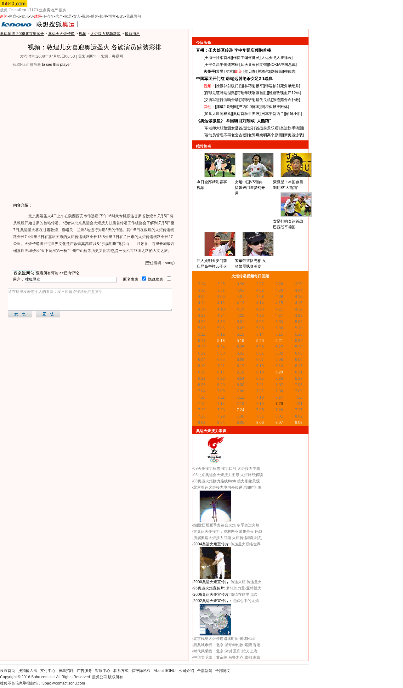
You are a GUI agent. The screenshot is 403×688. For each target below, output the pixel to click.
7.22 (202, 410)
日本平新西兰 (272, 113)
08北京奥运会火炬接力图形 (216, 475)
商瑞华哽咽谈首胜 (252, 93)
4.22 (299, 309)
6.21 (299, 372)
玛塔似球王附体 (274, 107)
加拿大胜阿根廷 (218, 113)
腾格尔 (263, 71)
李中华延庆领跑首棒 (252, 50)
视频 (85, 16)
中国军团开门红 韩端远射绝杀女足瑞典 (234, 78)
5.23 (202, 347)
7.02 (279, 385)
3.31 (221, 290)
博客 (112, 16)
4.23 (202, 315)
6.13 (260, 366)
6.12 (240, 366)
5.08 (260, 328)
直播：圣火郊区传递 (214, 50)
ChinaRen (17, 10)
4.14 (260, 303)
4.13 (240, 303)
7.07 (260, 391)
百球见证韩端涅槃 (220, 93)
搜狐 (4, 10)
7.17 (221, 403)
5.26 (260, 347)
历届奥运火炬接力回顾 (212, 538)
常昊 (220, 71)
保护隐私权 (141, 670)
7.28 (202, 416)
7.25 (260, 410)
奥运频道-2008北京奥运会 (22, 33)
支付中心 (47, 670)
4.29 (202, 322)
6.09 (299, 359)
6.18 (240, 372)
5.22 (299, 340)
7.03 (299, 385)
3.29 (299, 284)
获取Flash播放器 (27, 64)
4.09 (279, 296)
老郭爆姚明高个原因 (265, 135)
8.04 (221, 422)
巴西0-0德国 (249, 107)
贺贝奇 (250, 71)
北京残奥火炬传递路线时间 (216, 638)
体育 (12, 16)
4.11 (201, 303)
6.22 (202, 378)
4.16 (299, 303)
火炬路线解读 (251, 475)
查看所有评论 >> (50, 273)
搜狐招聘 (66, 670)
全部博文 (222, 670)
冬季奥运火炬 (248, 525)
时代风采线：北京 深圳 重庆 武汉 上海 (225, 651)
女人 (77, 16)
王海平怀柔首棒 (218, 57)
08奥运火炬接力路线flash (214, 481)
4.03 (279, 290)
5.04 (299, 322)
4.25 (240, 315)
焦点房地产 (48, 10)
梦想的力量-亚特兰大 (243, 588)
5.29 (202, 353)
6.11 (221, 366)
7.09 (299, 391)
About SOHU (165, 670)
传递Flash (248, 638)
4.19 (240, 309)
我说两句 (133, 16)
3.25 (221, 284)
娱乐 (25, 16)
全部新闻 (204, 670)
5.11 (201, 334)
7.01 (260, 385)
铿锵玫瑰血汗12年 (284, 93)
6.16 (202, 372)
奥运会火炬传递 (61, 33)
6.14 (279, 366)
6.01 (260, 353)
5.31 (240, 353)
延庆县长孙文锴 (254, 64)
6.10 (202, 366)
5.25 (240, 347)
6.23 (221, 378)
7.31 (260, 416)
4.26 (260, 315)
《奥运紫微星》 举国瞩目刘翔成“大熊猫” (233, 120)
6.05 (221, 359)
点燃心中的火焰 (245, 601)
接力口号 (228, 468)
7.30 (240, 416)
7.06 (240, 391)
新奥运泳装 (293, 135)
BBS (121, 16)
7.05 (221, 391)
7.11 (221, 397)
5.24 (221, 347)
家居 (68, 16)
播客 (94, 16)
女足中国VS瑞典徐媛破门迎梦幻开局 (250, 188)
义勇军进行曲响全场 (222, 100)
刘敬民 (276, 71)
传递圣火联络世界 (245, 544)
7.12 (240, 397)
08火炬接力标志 (206, 468)
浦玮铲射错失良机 (256, 100)
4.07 (240, 296)
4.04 (299, 290)
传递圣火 (254, 582)
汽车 (50, 16)
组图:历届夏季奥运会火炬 (215, 525)
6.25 (260, 378)
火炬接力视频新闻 (105, 33)
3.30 (202, 290)
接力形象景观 (248, 481)
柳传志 (289, 71)
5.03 (279, 322)
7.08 (279, 391)
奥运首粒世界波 (246, 113)
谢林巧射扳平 (252, 86)
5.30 (221, 353)
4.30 (221, 322)
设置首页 (7, 670)
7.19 (260, 403)
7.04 (202, 391)
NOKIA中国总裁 (282, 64)
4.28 (299, 315)
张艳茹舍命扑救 (286, 100)
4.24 (221, 315)
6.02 (279, 353)
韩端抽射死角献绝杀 (282, 86)
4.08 (260, 296)
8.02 (299, 416)
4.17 (202, 309)
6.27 (299, 378)
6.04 (202, 359)
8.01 (279, 416)
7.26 (279, 410)
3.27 (260, 284)
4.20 (260, 309)
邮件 (103, 16)
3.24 (202, 284)
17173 (32, 10)
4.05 (202, 296)
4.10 (299, 296)
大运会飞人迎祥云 (276, 57)
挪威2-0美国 (226, 107)
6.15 (299, 366)
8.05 (240, 422)
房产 (59, 16)
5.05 (202, 328)
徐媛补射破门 (227, 86)
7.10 (202, 397)
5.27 (279, 347)
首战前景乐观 (267, 128)
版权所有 (115, 677)
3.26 (240, 284)
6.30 (240, 385)
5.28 (299, 347)
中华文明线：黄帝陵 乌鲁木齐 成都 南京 (226, 657)
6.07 (260, 359)
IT (44, 16)
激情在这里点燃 (243, 594)
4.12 (221, 303)
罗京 (229, 71)
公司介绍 (186, 670)
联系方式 (120, 670)
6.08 (279, 359)
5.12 (221, 334)
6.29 (221, 385)
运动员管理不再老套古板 (225, 135)
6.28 (202, 385)
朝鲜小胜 (293, 113)
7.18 (240, 403)
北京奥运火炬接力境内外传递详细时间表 (227, 487)
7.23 (221, 410)
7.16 (202, 403)
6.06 (240, 359)
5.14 (260, 334)
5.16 (299, 334)
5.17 (202, 340)
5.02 (260, 322)
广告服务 (84, 670)
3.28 (279, 284)
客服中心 (102, 670)
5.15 (279, 334)
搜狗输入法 (27, 670)
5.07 (240, 328)
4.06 (221, 296)
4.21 (279, 309)
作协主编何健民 (246, 57)
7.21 (299, 403)
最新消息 (132, 33)
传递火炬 (238, 582)
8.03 (202, 422)
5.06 (221, 328)
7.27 (299, 410)
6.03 (299, 353)
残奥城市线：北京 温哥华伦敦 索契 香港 (226, 645)
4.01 (240, 290)
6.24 (240, 378)
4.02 (260, 290)
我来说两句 (87, 56)
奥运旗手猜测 (291, 128)
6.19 (260, 372)
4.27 (279, 315)
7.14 (279, 397)
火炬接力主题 (248, 468)
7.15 (299, 397)
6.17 (221, 372)
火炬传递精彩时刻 (247, 538)
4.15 (279, 303)
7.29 (221, 416)
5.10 (299, 328)
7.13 (260, 397)
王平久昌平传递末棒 (222, 64)
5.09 (279, 328)
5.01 (240, 322)
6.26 (279, 378)
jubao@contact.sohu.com (63, 683)
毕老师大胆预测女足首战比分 (229, 128)
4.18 (221, 309)
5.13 (240, 334)
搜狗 (62, 10)
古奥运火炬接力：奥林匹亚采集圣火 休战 (227, 531)
